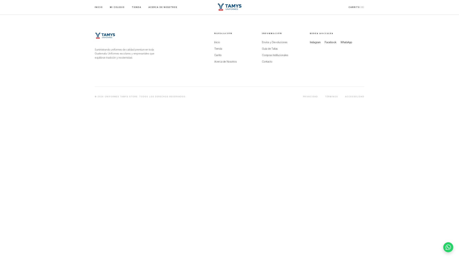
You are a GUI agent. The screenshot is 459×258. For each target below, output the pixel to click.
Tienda (218, 48)
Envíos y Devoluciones (274, 42)
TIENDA (136, 7)
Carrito (356, 7)
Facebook (330, 42)
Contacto (267, 61)
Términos (331, 96)
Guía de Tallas (270, 48)
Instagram (315, 42)
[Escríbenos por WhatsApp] (448, 247)
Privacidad (310, 96)
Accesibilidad (354, 96)
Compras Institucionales (275, 55)
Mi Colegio (117, 7)
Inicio (99, 7)
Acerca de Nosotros (162, 7)
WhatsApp (346, 42)
